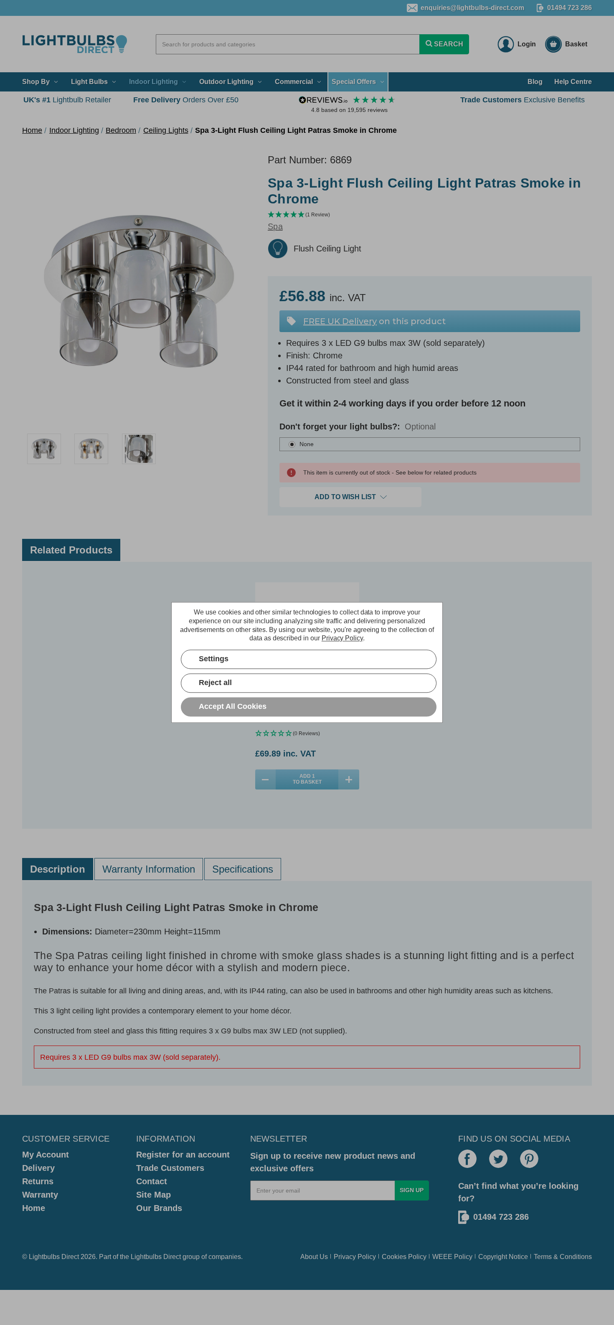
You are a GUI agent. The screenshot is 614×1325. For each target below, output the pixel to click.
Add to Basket (307, 779)
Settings (213, 659)
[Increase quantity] (348, 779)
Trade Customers (170, 1168)
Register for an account (183, 1154)
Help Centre (573, 81)
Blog (535, 81)
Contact (151, 1181)
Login (527, 44)
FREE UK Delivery (340, 321)
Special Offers (354, 81)
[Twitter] (498, 1159)
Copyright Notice (503, 1256)
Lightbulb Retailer (67, 100)
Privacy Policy (355, 1256)
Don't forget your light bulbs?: (357, 426)
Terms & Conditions (563, 1256)
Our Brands (159, 1208)
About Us (314, 1256)
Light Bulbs (89, 81)
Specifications (242, 869)
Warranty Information (148, 869)
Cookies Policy (404, 1256)
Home (33, 1208)
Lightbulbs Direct (156, 1256)
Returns (37, 1181)
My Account (45, 1154)
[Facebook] (467, 1159)
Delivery (38, 1168)
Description (57, 869)
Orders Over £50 (185, 100)
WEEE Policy (452, 1256)
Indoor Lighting (153, 81)
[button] (430, 215)
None (306, 444)
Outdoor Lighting (226, 81)
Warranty (40, 1194)
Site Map (153, 1194)
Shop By (36, 81)
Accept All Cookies (232, 707)
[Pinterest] (529, 1159)
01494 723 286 (569, 7)
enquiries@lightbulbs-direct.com (472, 7)
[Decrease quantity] (265, 779)
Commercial (294, 81)
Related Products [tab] (71, 550)
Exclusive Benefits (522, 100)
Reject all (215, 683)
